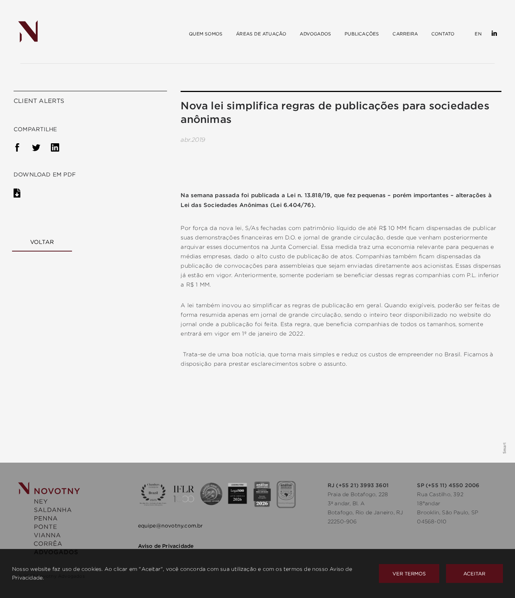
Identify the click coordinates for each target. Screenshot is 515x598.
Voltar (42, 242)
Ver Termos (409, 573)
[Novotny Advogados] (28, 31)
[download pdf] (23, 195)
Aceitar (474, 573)
